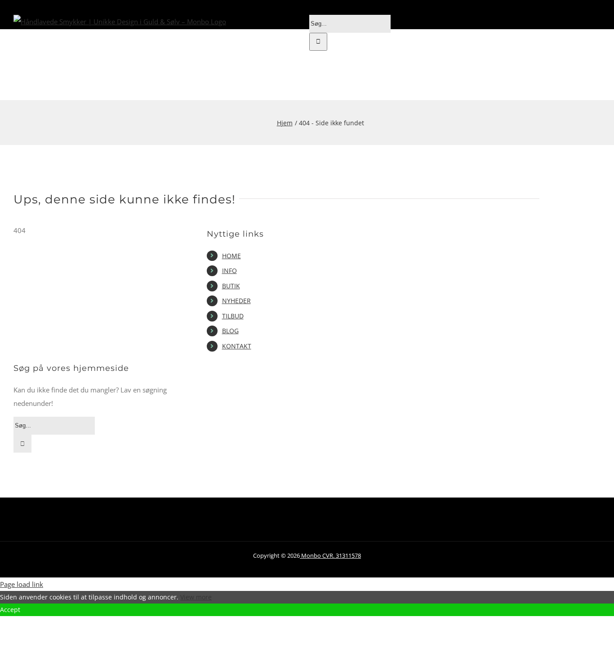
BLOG (230, 330)
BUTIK (231, 286)
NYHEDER (236, 300)
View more (196, 597)
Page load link (21, 584)
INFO (229, 270)
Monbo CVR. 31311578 (330, 555)
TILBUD (233, 316)
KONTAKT (236, 346)
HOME (231, 255)
